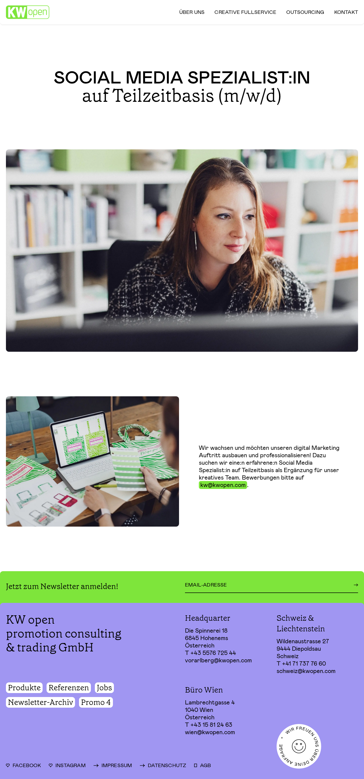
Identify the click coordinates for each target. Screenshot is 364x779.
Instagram (70, 765)
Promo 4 (96, 702)
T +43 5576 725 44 (210, 653)
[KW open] (27, 12)
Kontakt (346, 12)
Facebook (27, 765)
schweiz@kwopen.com (306, 671)
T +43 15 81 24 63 (208, 725)
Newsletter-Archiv (40, 702)
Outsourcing (305, 12)
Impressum (117, 765)
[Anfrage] (317, 746)
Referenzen (69, 687)
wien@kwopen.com (210, 732)
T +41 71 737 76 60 (301, 664)
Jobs (104, 687)
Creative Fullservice (245, 12)
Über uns (192, 12)
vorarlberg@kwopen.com (218, 660)
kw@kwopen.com (223, 485)
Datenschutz (167, 765)
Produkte (24, 687)
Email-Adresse (206, 585)
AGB (205, 765)
